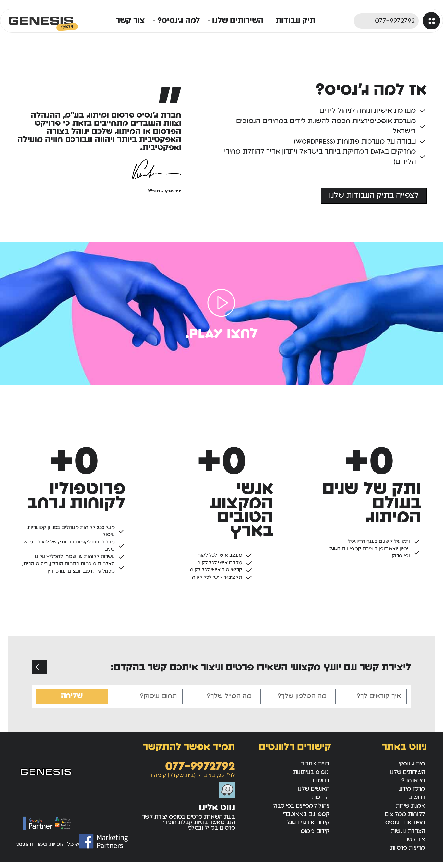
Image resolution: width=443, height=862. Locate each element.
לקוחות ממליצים (405, 814)
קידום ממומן (314, 831)
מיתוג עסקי (412, 763)
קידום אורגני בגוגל (308, 822)
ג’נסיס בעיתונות (311, 772)
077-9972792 (200, 766)
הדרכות (320, 797)
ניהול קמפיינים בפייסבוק (300, 806)
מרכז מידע (412, 789)
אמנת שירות (410, 806)
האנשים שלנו (313, 789)
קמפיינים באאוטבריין (304, 814)
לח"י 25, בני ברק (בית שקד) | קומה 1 (192, 775)
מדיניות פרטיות (407, 848)
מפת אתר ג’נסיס (405, 822)
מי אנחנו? (413, 780)
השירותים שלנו (407, 772)
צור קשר (130, 21)
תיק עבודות (295, 21)
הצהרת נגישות (408, 831)
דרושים (416, 797)
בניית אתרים (314, 763)
